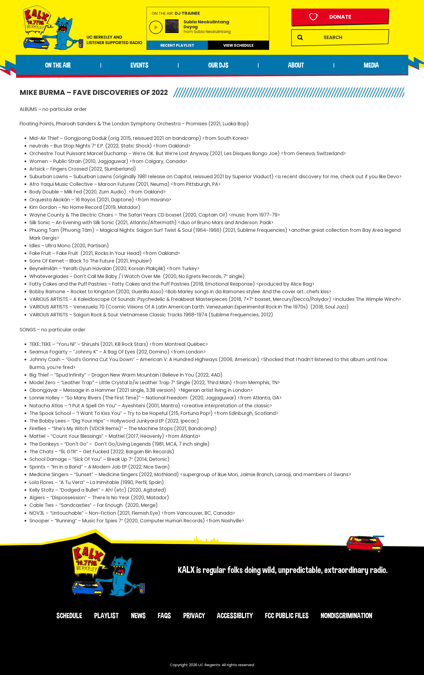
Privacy (194, 615)
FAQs (164, 615)
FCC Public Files (287, 615)
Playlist (106, 615)
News (138, 615)
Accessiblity (235, 615)
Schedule (69, 615)
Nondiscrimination (346, 615)
